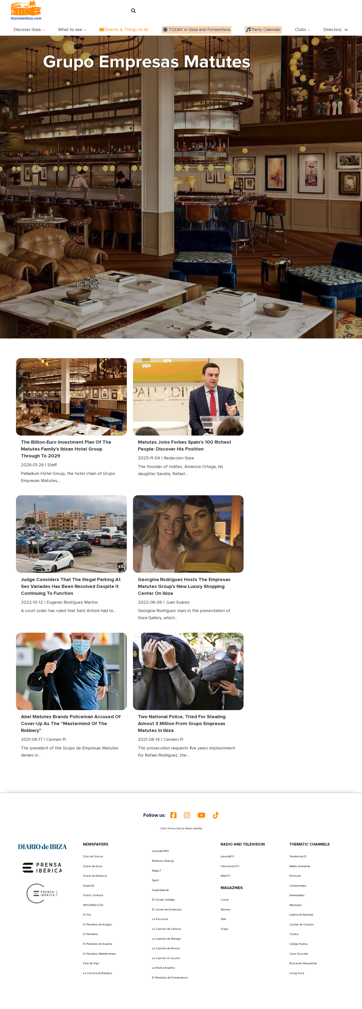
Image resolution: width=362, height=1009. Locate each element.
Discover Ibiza (27, 30)
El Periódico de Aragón (97, 924)
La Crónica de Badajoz (97, 973)
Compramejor (298, 885)
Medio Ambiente (299, 866)
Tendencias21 (297, 856)
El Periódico (90, 934)
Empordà (88, 885)
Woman (225, 909)
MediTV (225, 876)
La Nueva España (163, 967)
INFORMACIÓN (93, 905)
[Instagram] (187, 815)
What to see (70, 30)
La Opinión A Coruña (166, 958)
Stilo (223, 919)
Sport (155, 880)
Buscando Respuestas (303, 963)
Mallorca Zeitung (163, 861)
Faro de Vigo (91, 963)
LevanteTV (227, 856)
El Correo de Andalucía (166, 909)
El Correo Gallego (163, 899)
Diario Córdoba (93, 895)
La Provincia (160, 919)
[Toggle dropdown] (43, 30)
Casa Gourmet (298, 953)
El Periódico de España (97, 944)
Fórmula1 (295, 876)
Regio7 (156, 870)
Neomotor (295, 905)
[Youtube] (201, 815)
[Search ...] (133, 11)
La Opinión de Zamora (166, 929)
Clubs (300, 30)
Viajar (225, 929)
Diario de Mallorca (95, 876)
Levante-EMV (160, 851)
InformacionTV (230, 866)
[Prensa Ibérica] (42, 867)
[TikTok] (216, 815)
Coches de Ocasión (301, 924)
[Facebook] (173, 815)
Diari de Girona (93, 856)
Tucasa (293, 934)
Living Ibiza (296, 973)
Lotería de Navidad (301, 914)
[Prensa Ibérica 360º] (42, 893)
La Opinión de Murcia (166, 948)
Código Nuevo (298, 944)
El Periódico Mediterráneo (99, 953)
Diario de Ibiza (92, 866)
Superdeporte (160, 890)
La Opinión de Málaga (166, 938)
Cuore (225, 899)
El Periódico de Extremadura (170, 977)
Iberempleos (297, 895)
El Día (87, 914)
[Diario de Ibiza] (42, 847)
